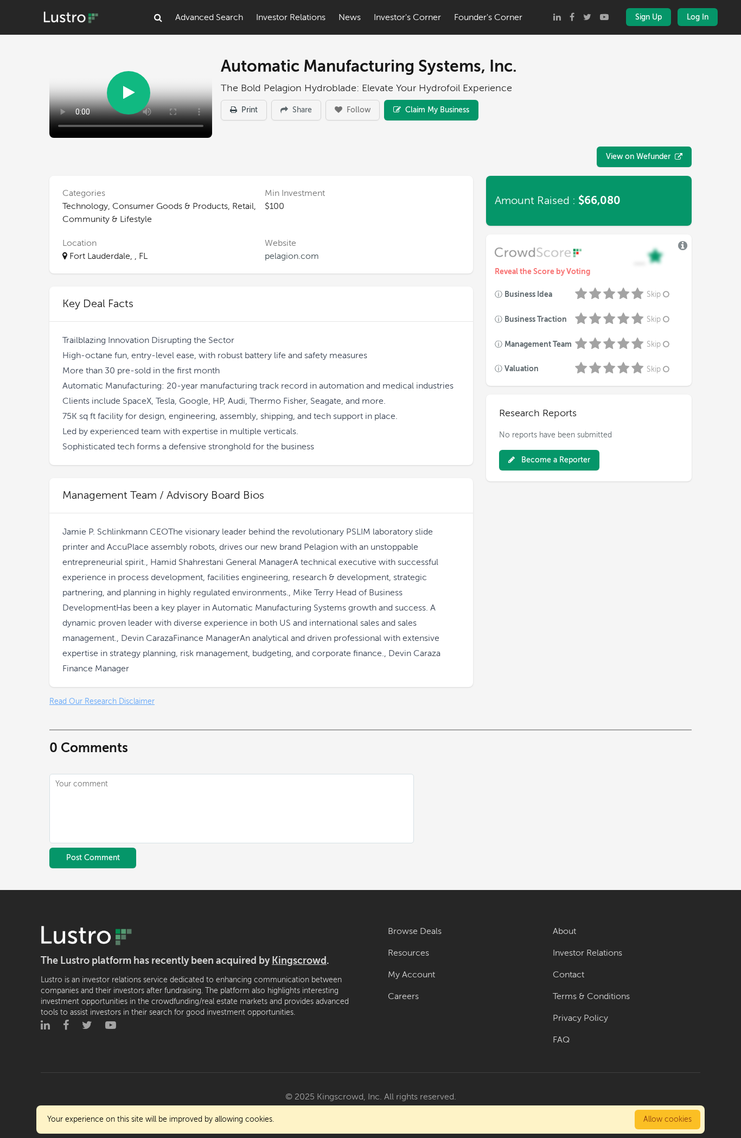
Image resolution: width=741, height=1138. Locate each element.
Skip (654, 294)
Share (301, 110)
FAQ (561, 1040)
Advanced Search (209, 17)
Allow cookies (667, 1119)
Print (248, 110)
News (349, 17)
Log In (697, 17)
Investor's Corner (407, 17)
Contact (568, 975)
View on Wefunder (638, 156)
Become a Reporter (554, 460)
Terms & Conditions (591, 996)
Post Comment (93, 858)
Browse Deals (415, 931)
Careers (403, 996)
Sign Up (648, 17)
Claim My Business (436, 110)
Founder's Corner (488, 17)
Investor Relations (290, 17)
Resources (408, 953)
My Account (411, 975)
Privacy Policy (580, 1018)
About (564, 931)
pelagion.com (292, 256)
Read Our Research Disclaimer (102, 701)
